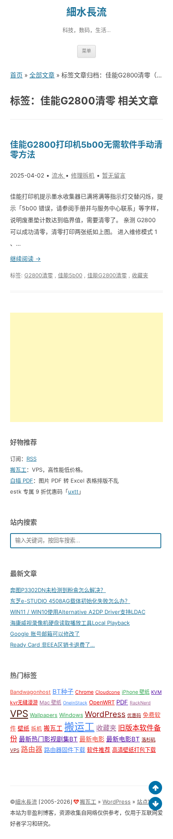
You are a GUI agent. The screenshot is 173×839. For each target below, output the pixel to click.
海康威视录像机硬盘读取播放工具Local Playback (70, 622)
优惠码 (134, 715)
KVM (156, 692)
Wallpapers (44, 715)
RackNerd (140, 703)
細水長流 (86, 12)
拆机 (36, 728)
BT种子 (62, 692)
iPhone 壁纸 (135, 692)
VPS (19, 713)
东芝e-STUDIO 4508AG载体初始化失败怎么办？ (70, 600)
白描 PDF (21, 480)
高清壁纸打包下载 (134, 749)
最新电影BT (123, 739)
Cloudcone (107, 692)
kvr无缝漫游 (24, 702)
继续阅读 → (25, 258)
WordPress (105, 714)
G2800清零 (38, 275)
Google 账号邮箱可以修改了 (45, 633)
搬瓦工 (18, 469)
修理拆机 (82, 175)
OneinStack (75, 703)
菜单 (86, 51)
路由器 (31, 749)
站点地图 (148, 801)
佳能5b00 (70, 275)
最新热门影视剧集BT (48, 739)
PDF (122, 702)
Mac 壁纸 (50, 702)
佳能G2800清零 (107, 275)
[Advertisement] (86, 367)
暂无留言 (114, 175)
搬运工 (79, 727)
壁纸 (23, 728)
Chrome (84, 692)
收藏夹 (140, 275)
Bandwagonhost (30, 692)
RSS (31, 458)
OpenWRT (102, 702)
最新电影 (92, 739)
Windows (71, 715)
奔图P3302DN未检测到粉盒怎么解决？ (58, 590)
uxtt (73, 491)
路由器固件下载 (64, 749)
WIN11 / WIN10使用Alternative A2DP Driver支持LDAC (77, 611)
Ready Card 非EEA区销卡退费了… (52, 644)
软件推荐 (98, 749)
